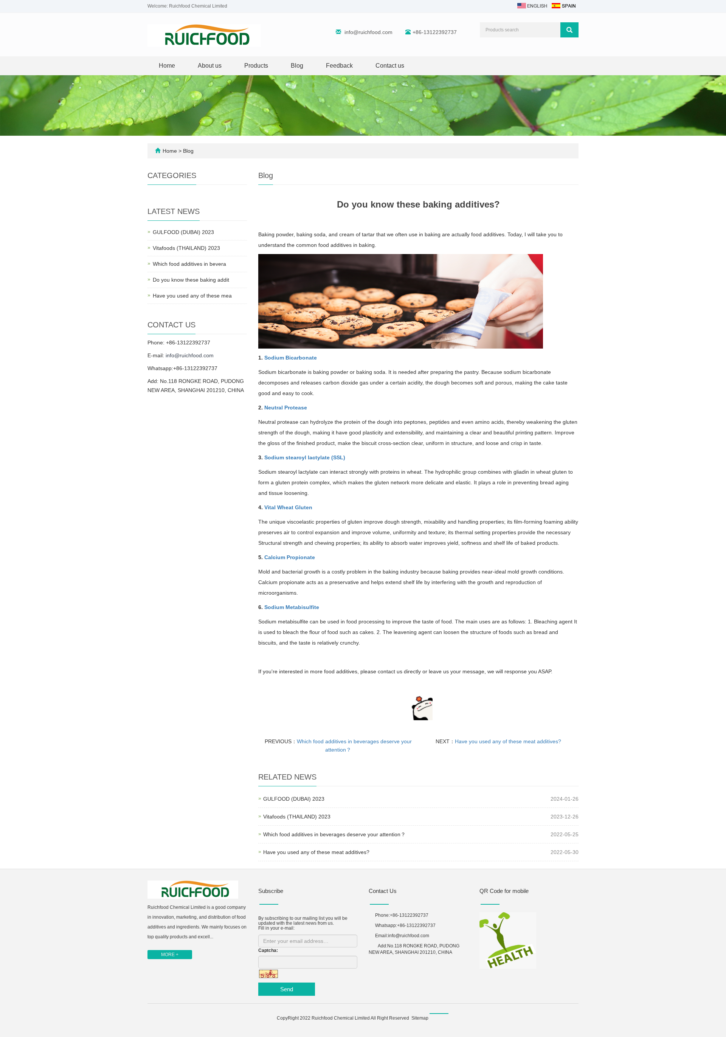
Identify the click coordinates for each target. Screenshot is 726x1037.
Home (167, 65)
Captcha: (268, 950)
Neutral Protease (285, 408)
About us (210, 65)
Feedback (339, 65)
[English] (532, 5)
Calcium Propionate (289, 557)
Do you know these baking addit (191, 280)
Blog (297, 65)
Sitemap (419, 1018)
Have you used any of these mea (192, 296)
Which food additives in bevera (189, 264)
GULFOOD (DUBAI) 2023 (293, 799)
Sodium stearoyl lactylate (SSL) (304, 457)
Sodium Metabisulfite (291, 607)
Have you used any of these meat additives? (508, 741)
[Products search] (569, 29)
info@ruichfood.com (368, 32)
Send (286, 989)
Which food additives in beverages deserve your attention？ (334, 834)
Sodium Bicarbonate (290, 358)
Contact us (389, 65)
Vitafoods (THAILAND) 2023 (296, 817)
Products (256, 65)
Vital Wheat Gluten (288, 507)
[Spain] (563, 5)
